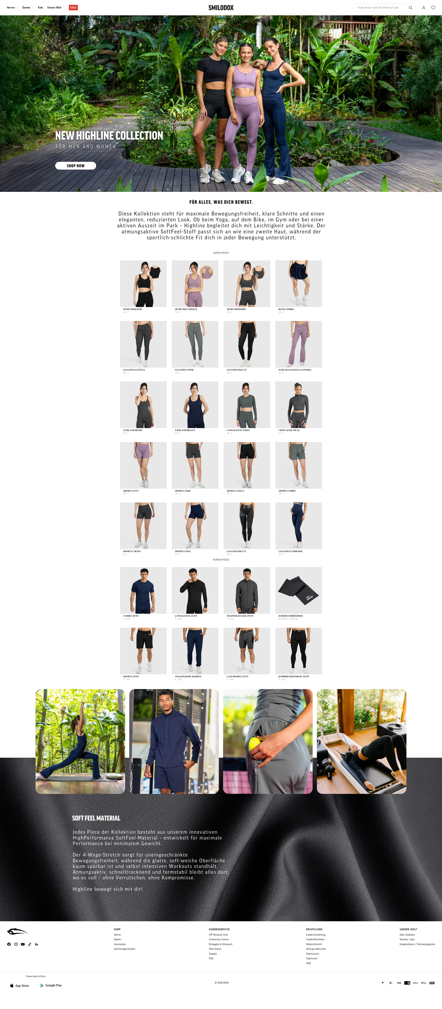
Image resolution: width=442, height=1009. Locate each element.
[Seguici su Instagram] (16, 944)
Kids (40, 7)
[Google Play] (51, 985)
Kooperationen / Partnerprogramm (417, 944)
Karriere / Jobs (407, 939)
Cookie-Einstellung (315, 935)
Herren (11, 7)
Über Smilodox (407, 935)
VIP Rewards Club (218, 935)
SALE (73, 7)
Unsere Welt (54, 7)
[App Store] (21, 985)
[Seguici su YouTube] (23, 944)
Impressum (311, 958)
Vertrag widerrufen (316, 949)
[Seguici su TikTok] (30, 944)
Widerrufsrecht (314, 944)
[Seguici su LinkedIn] (37, 944)
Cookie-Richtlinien (315, 939)
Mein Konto (215, 949)
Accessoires (120, 944)
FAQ (211, 958)
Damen (26, 7)
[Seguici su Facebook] (9, 944)
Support (213, 954)
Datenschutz (312, 954)
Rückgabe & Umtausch (220, 944)
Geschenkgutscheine (124, 949)
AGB (308, 963)
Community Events (219, 939)
